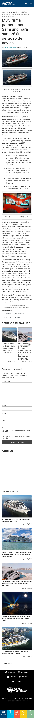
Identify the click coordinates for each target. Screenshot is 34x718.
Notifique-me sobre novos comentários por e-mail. (16, 430)
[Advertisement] (17, 471)
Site (3, 420)
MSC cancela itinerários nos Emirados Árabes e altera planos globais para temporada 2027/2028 (24, 351)
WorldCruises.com (10, 47)
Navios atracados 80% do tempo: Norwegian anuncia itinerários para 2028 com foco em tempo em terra (16, 554)
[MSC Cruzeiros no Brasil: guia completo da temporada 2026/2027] (17, 506)
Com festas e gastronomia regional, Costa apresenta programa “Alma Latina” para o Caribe (16, 618)
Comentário (7, 381)
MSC (17, 12)
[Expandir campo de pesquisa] (26, 4)
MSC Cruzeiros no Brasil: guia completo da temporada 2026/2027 (9, 348)
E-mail (5, 413)
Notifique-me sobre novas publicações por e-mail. (16, 437)
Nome (4, 405)
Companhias (11, 12)
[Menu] (31, 3)
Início (3, 12)
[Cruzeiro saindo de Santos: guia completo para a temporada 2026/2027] (17, 638)
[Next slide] (29, 344)
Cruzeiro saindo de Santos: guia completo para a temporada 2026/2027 (15, 652)
